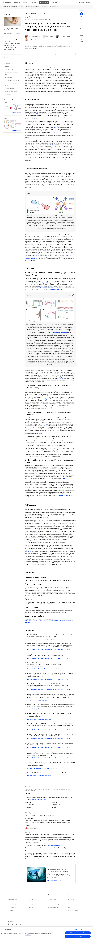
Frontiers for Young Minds (54, 904)
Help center (71, 899)
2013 (35, 118)
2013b (51, 144)
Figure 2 (44, 283)
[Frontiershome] (7, 2)
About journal (53, 6)
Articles (28, 6)
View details (71, 54)
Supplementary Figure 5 (48, 287)
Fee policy (10, 910)
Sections (21, 6)
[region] (46, 933)
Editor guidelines (12, 907)
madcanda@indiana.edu (53, 845)
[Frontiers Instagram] (21, 924)
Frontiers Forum (52, 899)
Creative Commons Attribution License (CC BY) (47, 836)
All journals (25, 2)
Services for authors (13, 902)
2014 (37, 255)
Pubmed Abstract (32, 649)
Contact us (71, 904)
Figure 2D (47, 424)
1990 (30, 110)
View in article (17, 112)
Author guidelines (12, 899)
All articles (33, 2)
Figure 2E (64, 481)
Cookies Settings (77, 929)
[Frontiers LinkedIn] (16, 924)
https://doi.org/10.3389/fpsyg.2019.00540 (41, 19)
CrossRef (29, 639)
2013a (67, 149)
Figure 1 (51, 179)
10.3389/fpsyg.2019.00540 (38, 799)
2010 (55, 132)
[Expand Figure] (72, 193)
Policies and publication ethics (15, 904)
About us (16, 2)
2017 (67, 255)
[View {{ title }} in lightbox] (12, 107)
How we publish (33, 907)
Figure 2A (60, 378)
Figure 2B (38, 287)
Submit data (54, 2)
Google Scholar (38, 639)
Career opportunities (73, 910)
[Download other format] (83, 16)
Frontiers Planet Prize (53, 907)
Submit (69, 907)
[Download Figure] (70, 193)
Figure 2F (64, 478)
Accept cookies (78, 936)
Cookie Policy (28, 934)
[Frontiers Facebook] (8, 924)
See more (35, 48)
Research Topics (35, 6)
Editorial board (44, 6)
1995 (49, 182)
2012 (40, 433)
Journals (31, 904)
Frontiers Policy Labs (53, 902)
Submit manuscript (44, 2)
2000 (26, 178)
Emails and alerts (72, 902)
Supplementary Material (32, 258)
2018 (36, 113)
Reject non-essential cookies (77, 933)
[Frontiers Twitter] (12, 924)
